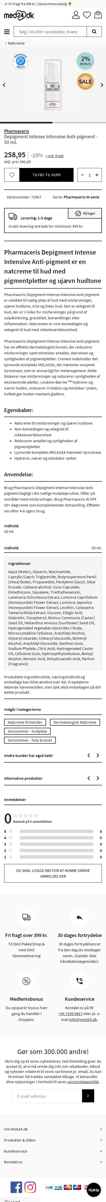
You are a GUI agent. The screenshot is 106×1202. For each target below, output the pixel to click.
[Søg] (94, 31)
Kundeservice (15, 1151)
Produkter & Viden (20, 1140)
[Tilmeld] (88, 1095)
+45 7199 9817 (70, 1013)
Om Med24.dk (16, 1129)
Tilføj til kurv (46, 174)
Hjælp (94, 1189)
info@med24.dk (83, 1019)
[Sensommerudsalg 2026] (85, 81)
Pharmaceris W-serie (81, 196)
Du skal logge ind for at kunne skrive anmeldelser (53, 873)
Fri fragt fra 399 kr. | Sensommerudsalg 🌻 (40, 4)
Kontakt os (13, 1161)
